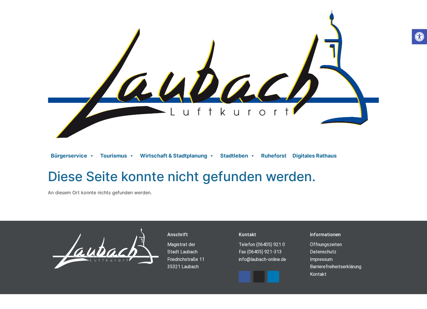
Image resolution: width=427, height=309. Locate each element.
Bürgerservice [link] (69, 156)
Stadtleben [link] (234, 156)
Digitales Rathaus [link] (315, 156)
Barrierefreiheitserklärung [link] (335, 266)
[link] (419, 36)
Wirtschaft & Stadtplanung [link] (173, 156)
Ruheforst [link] (273, 156)
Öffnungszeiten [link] (326, 244)
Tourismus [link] (113, 156)
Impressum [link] (321, 259)
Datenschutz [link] (323, 252)
